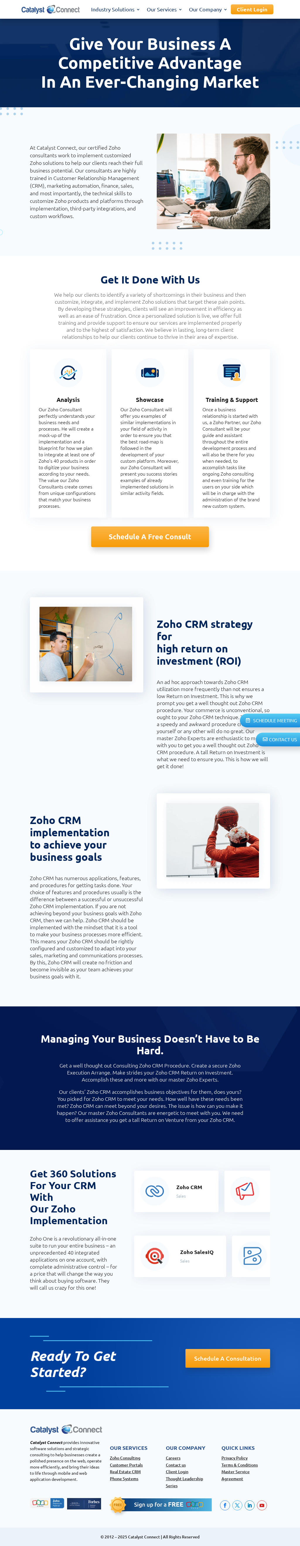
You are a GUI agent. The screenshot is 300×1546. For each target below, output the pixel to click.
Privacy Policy (234, 1458)
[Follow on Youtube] (262, 1505)
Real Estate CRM (125, 1471)
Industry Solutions (112, 9)
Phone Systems (124, 1478)
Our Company (205, 9)
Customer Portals (126, 1465)
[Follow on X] (237, 1505)
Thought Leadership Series (184, 1482)
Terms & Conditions (239, 1465)
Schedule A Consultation (227, 1358)
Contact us (176, 1465)
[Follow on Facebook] (225, 1505)
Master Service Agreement (235, 1475)
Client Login (252, 9)
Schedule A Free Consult (150, 536)
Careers (173, 1458)
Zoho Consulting (125, 1458)
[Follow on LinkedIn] (250, 1505)
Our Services (162, 9)
